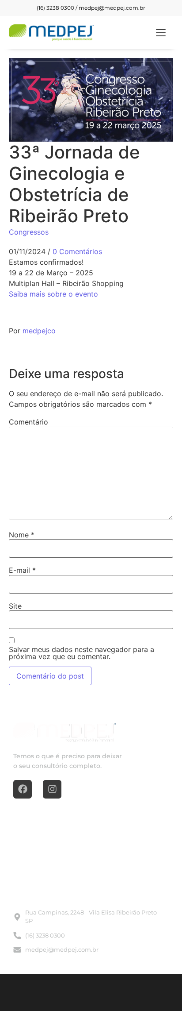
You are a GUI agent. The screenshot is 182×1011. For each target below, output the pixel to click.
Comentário (28, 421)
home (22, 837)
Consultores (112, 853)
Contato (106, 869)
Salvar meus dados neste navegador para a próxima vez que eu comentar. (81, 653)
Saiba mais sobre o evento (53, 293)
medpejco (39, 330)
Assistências (112, 837)
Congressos (29, 232)
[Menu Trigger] (161, 32)
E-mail (22, 570)
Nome (21, 534)
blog (20, 853)
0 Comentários (77, 251)
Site (15, 606)
